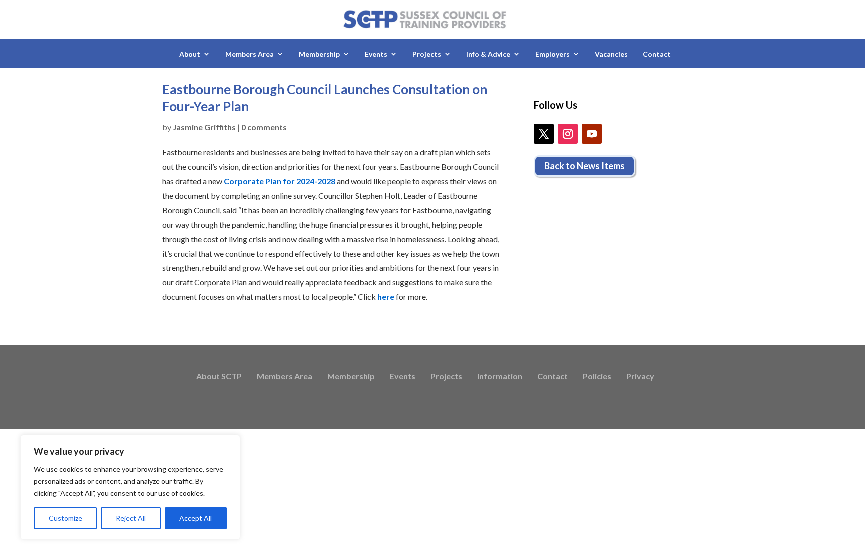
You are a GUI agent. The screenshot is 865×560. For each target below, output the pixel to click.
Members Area (284, 376)
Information (499, 376)
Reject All (131, 518)
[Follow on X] (544, 134)
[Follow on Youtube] (592, 134)
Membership (351, 376)
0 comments (264, 127)
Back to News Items (584, 165)
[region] (130, 487)
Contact (657, 54)
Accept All (195, 518)
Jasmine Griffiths (204, 127)
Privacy (640, 376)
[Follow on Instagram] (568, 134)
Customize (65, 518)
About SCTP (219, 376)
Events (402, 376)
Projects (446, 376)
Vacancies (611, 54)
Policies (597, 376)
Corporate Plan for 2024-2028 (279, 181)
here (385, 296)
